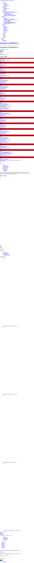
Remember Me (3, 558)
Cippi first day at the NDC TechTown (8, 530)
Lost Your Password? (3, 561)
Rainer (8, 49)
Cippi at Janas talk (5, 462)
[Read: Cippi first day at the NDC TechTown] (4, 463)
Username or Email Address (4, 555)
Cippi (4, 251)
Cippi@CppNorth (5, 253)
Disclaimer (1, 533)
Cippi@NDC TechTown (6, 254)
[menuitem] (18, 4)
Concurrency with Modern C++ (9, 43)
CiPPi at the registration (6, 394)
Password (1, 556)
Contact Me (1, 534)
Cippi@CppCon (5, 252)
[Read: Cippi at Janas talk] (4, 395)
